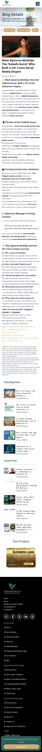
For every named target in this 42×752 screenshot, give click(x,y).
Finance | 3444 (23, 30)
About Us (9, 641)
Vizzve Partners (12, 712)
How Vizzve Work (12, 637)
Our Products (11, 632)
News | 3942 (9, 30)
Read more (5, 375)
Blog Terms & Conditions (15, 726)
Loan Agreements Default (16, 684)
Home (8, 627)
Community (10, 693)
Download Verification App (16, 651)
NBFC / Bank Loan (13, 735)
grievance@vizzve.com (17, 371)
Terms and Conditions (14, 674)
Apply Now (21, 746)
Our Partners (11, 656)
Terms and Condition (14, 707)
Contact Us (10, 721)
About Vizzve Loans (13, 689)
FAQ (7, 660)
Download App (12, 646)
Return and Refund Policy (16, 679)
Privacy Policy (11, 670)
